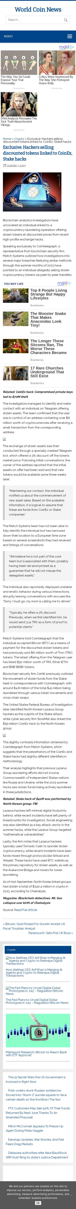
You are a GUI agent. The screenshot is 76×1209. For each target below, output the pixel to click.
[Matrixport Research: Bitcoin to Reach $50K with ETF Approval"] (38, 1046)
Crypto (19, 139)
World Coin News (38, 9)
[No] (71, 1195)
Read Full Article (25, 910)
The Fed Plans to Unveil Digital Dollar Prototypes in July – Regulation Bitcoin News (37, 1001)
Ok (38, 1203)
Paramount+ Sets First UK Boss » (50, 933)
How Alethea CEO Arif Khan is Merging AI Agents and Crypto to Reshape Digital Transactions (34, 972)
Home (7, 139)
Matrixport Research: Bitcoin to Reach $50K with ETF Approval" (36, 1053)
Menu (8, 36)
